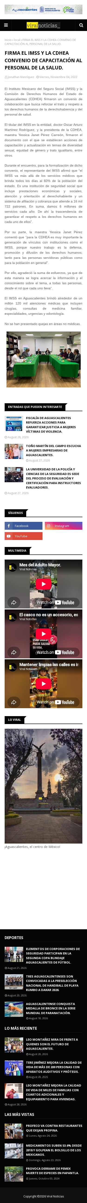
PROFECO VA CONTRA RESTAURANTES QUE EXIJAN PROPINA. (54, 1128)
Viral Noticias (55, 1196)
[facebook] (23, 526)
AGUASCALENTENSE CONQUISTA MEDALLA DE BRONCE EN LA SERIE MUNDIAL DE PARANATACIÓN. (50, 1008)
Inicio (8, 40)
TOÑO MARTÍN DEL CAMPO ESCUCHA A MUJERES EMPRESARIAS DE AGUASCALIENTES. (53, 450)
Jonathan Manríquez (21, 77)
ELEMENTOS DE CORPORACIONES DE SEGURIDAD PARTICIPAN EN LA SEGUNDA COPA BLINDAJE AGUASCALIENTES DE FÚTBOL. (53, 956)
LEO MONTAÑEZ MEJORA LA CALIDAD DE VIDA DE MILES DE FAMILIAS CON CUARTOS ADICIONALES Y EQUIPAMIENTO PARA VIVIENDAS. (53, 1092)
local (17, 40)
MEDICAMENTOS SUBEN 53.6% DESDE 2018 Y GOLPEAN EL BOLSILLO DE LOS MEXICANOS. (54, 1150)
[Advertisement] (44, 888)
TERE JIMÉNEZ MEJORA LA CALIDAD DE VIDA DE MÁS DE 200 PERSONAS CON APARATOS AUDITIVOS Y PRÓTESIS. (54, 1067)
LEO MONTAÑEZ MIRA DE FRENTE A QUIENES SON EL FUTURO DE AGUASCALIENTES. (52, 1044)
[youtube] (23, 536)
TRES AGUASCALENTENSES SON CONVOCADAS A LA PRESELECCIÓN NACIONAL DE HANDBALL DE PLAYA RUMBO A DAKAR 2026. (52, 983)
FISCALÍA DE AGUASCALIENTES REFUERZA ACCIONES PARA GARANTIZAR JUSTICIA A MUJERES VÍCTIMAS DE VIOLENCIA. (51, 425)
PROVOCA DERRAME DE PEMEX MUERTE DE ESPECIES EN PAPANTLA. (52, 1170)
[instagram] (64, 526)
